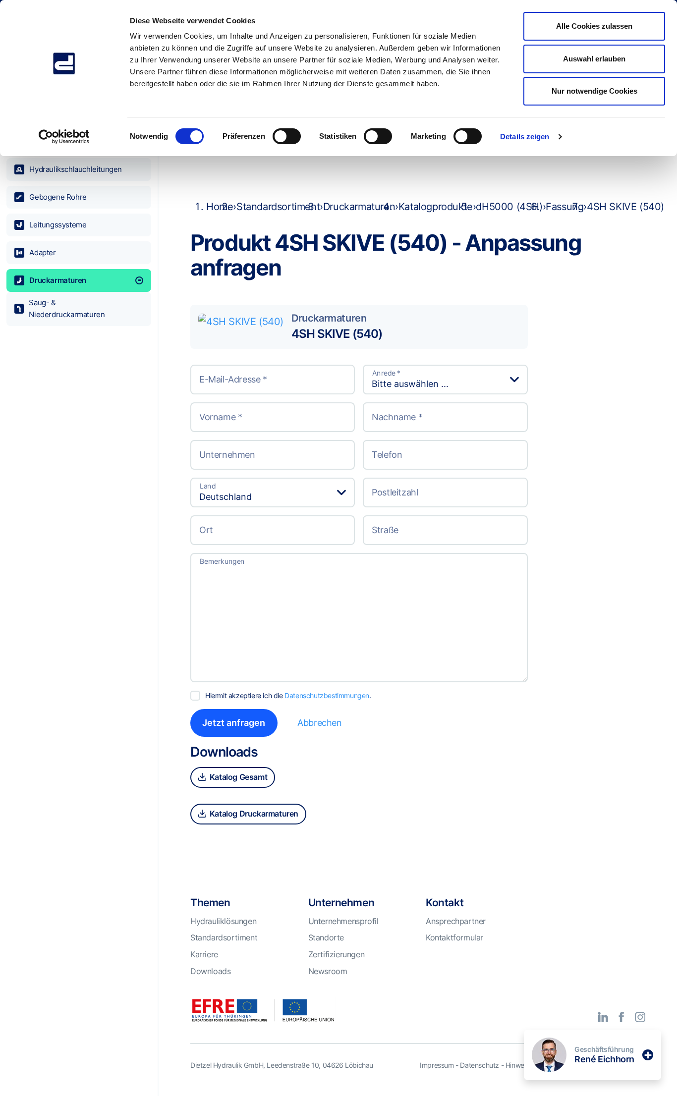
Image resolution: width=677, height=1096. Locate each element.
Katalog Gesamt (237, 777)
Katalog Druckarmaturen (253, 814)
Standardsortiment (278, 207)
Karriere (204, 954)
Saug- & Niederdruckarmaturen (67, 308)
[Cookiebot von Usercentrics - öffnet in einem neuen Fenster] (64, 136)
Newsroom (327, 971)
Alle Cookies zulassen (594, 26)
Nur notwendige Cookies (594, 91)
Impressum (436, 1065)
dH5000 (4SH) (509, 207)
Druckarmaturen (57, 280)
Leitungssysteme (57, 224)
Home (219, 207)
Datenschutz (479, 1065)
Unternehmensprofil (343, 921)
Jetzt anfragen (233, 722)
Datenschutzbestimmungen (326, 695)
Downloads (210, 971)
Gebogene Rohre (57, 197)
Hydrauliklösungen (223, 921)
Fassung (564, 207)
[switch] (287, 136)
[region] (79, 565)
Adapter (42, 252)
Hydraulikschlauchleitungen (75, 169)
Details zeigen (524, 136)
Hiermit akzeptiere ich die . (288, 695)
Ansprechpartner (456, 921)
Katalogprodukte (435, 207)
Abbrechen (319, 722)
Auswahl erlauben (594, 59)
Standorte (326, 937)
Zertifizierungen (336, 954)
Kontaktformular (454, 937)
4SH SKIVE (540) (336, 334)
